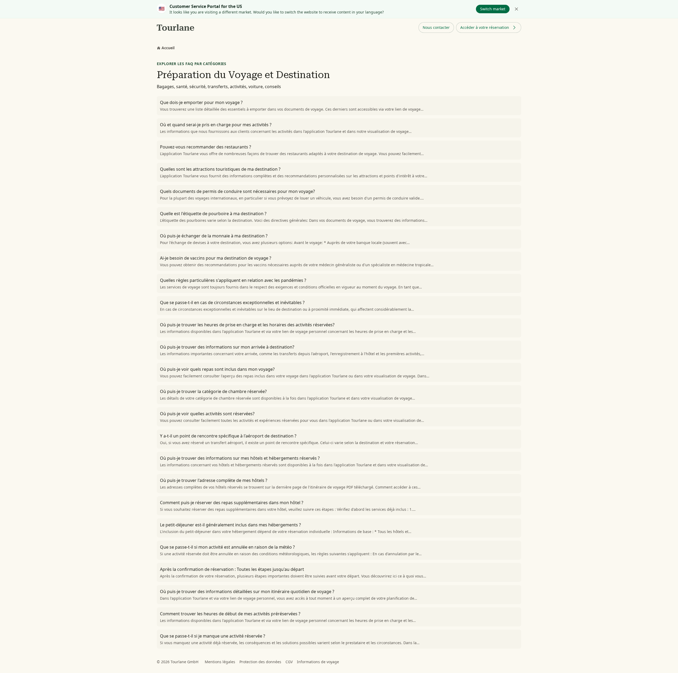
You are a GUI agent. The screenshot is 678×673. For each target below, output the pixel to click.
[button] (436, 27)
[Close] (516, 9)
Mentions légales (220, 661)
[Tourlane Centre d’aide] (176, 27)
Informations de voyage (318, 661)
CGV (289, 661)
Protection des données (260, 661)
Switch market (492, 8)
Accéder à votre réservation (484, 27)
